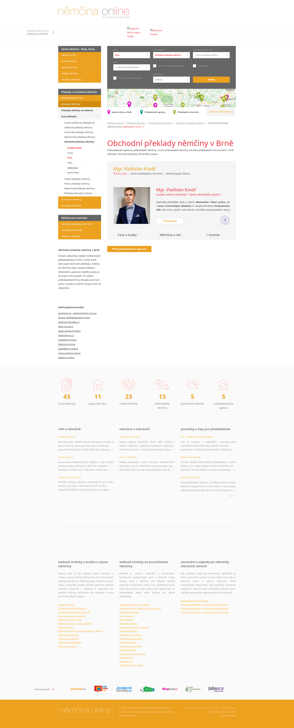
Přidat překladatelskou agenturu (129, 248)
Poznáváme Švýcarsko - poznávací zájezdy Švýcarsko (205, 612)
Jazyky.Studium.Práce (69, 330)
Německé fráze (126, 619)
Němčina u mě (170, 235)
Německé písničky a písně (131, 665)
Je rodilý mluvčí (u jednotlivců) (130, 78)
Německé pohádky (128, 642)
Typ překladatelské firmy (203, 50)
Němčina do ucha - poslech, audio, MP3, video (140, 608)
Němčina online (115, 123)
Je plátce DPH (203, 66)
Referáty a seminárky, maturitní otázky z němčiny (80, 631)
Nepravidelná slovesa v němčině (134, 627)
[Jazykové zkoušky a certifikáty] (124, 689)
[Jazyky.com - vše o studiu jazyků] (101, 689)
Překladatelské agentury (155, 112)
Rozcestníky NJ (65, 457)
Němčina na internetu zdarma (71, 616)
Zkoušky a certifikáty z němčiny (72, 608)
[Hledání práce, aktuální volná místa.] (216, 689)
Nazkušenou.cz (66, 335)
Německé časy (125, 661)
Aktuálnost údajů (128, 715)
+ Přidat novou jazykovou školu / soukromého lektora (146, 711)
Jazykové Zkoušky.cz (68, 322)
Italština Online (66, 357)
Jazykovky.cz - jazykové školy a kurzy (77, 313)
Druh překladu (159, 50)
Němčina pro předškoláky (70, 642)
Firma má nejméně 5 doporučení (171, 66)
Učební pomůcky (66, 627)
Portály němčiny (66, 436)
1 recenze (213, 235)
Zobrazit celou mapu (219, 111)
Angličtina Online (67, 339)
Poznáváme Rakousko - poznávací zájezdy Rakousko (204, 608)
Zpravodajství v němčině (130, 646)
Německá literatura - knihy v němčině (75, 623)
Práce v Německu (128, 457)
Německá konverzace (129, 612)
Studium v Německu (129, 436)
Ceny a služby (127, 235)
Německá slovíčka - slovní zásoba (134, 604)
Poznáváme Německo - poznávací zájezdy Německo (204, 604)
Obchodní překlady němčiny (190, 123)
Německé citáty (126, 657)
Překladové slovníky (191, 457)
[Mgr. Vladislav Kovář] (131, 205)
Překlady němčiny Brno (160, 123)
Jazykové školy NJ (66, 604)
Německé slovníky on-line (69, 619)
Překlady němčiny (136, 123)
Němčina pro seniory (67, 646)
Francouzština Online (69, 353)
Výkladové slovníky (190, 477)
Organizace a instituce (69, 477)
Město (115, 50)
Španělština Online (68, 348)
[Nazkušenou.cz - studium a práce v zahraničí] (147, 689)
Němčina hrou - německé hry (132, 654)
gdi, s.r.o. (231, 707)
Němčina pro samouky (68, 635)
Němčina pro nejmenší (68, 638)
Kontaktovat (170, 220)
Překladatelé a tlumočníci (188, 112)
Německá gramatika (128, 623)
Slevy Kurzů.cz (65, 326)
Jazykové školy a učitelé (122, 112)
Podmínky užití (228, 715)
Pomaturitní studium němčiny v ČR (74, 612)
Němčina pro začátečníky (130, 638)
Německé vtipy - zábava (130, 635)
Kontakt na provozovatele (223, 711)
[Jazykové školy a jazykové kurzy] (78, 689)
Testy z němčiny (126, 616)
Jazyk (115, 62)
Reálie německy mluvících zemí (195, 601)
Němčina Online (66, 344)
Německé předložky (128, 631)
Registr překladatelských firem (74, 317)
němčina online (93, 12)
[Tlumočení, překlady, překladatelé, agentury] (193, 689)
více (231, 495)
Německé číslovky (127, 650)
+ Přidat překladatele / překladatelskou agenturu (144, 707)
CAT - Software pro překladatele (197, 436)
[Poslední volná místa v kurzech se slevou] (170, 689)
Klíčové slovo (158, 74)
